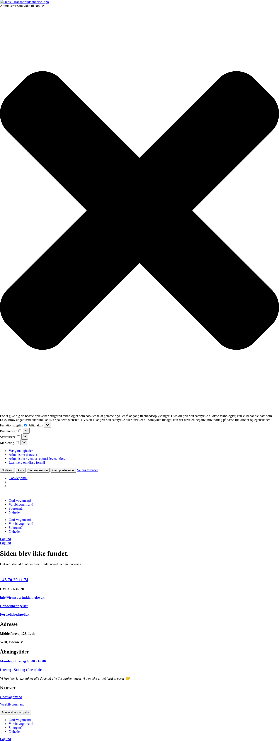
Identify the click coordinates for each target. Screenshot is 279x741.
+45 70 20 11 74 (14, 580)
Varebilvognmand (21, 504)
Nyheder (15, 512)
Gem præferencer (63, 470)
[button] (139, 211)
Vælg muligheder (21, 451)
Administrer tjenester (23, 454)
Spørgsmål (16, 508)
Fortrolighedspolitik (14, 614)
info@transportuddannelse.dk (22, 597)
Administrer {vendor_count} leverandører (37, 458)
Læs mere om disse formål (27, 462)
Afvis (20, 470)
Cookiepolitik (18, 478)
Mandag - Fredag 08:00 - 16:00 (23, 661)
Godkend (7, 470)
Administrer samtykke (15, 712)
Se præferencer (38, 470)
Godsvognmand (20, 500)
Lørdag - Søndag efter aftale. (21, 670)
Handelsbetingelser (14, 606)
